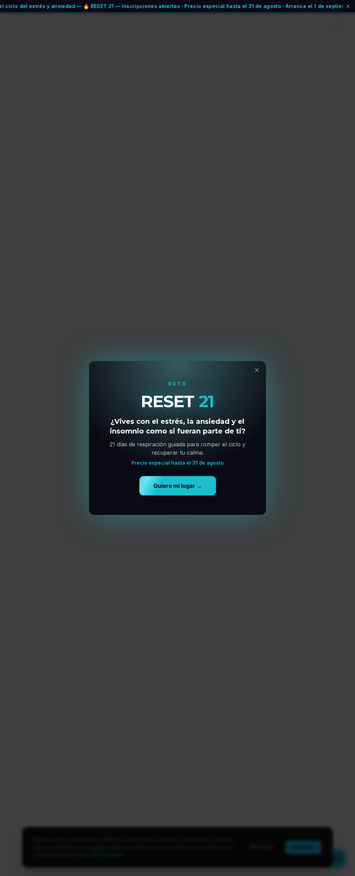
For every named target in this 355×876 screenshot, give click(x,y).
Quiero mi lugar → (177, 485)
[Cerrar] (347, 6)
